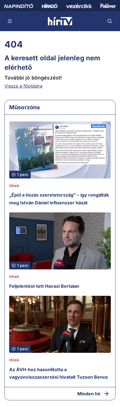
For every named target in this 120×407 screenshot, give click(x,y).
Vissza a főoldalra (23, 85)
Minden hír (89, 393)
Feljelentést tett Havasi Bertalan (44, 286)
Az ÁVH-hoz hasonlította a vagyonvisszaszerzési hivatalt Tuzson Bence (58, 373)
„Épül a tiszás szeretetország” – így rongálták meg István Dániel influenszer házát (59, 198)
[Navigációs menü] (10, 21)
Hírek (14, 185)
